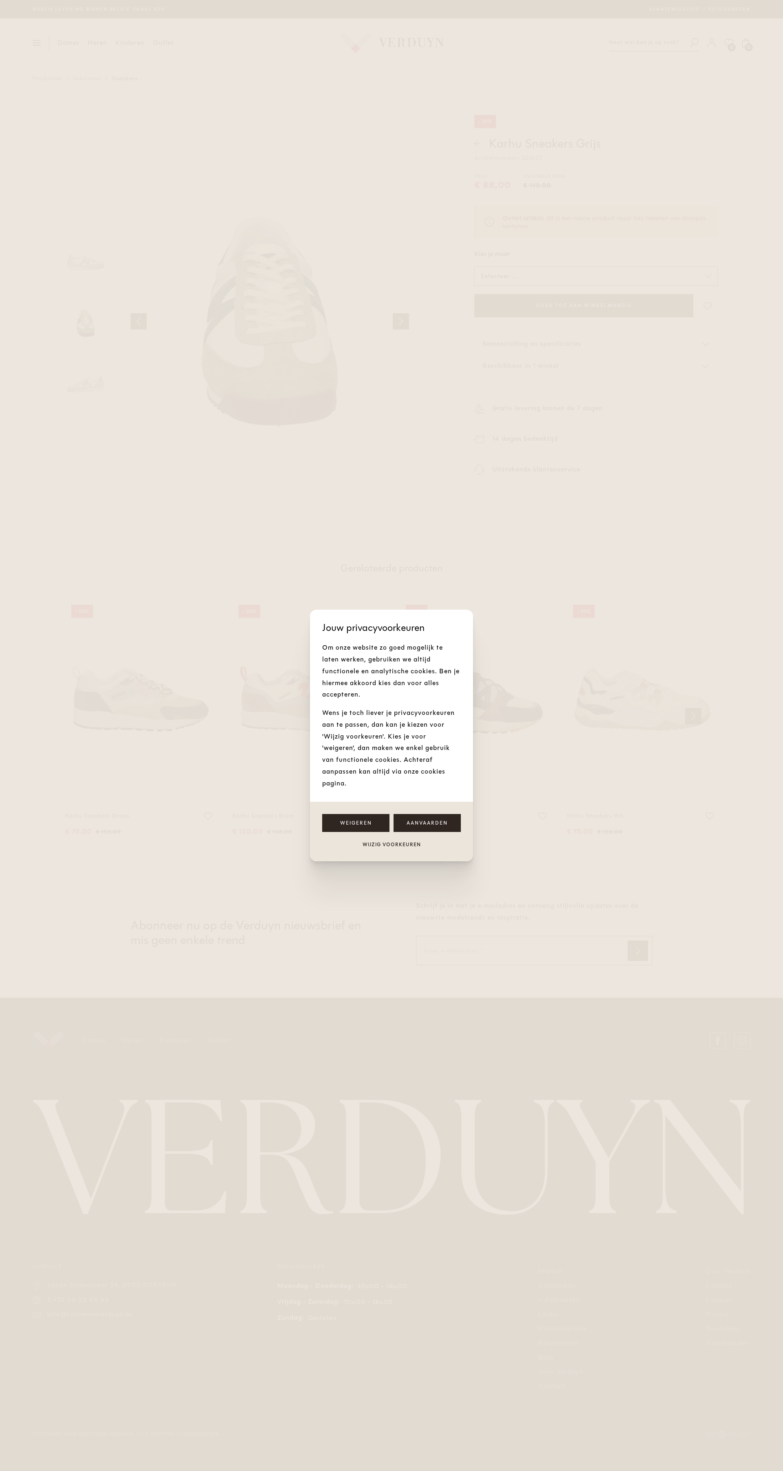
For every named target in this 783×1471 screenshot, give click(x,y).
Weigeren (356, 823)
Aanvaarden (427, 823)
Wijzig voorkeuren (392, 844)
